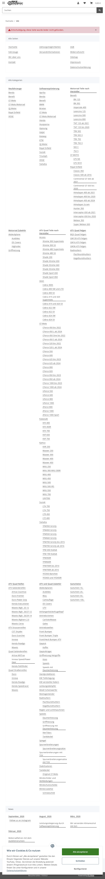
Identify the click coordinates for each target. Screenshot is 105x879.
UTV (44, 607)
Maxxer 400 (48, 458)
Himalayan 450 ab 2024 (84, 200)
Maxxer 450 (48, 462)
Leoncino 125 (80, 111)
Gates (45, 623)
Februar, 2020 (14, 831)
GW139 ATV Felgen (78, 238)
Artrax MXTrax (18, 655)
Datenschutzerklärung (80, 67)
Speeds (46, 663)
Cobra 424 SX (49, 319)
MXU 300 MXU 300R (52, 470)
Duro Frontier (18, 595)
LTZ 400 (46, 518)
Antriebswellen (46, 627)
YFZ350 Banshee (50, 573)
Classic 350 (79, 171)
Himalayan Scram (82, 204)
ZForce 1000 (48, 411)
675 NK (77, 159)
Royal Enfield (14, 112)
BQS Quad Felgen (78, 234)
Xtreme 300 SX (49, 245)
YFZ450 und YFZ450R (52, 577)
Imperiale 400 (80, 107)
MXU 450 (47, 478)
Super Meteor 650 (82, 224)
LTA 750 (46, 510)
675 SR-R (78, 163)
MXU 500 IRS (48, 486)
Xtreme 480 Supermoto (53, 249)
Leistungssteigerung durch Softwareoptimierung (51, 824)
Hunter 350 (79, 208)
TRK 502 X (78, 135)
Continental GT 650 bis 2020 (84, 187)
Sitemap (74, 57)
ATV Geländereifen (17, 588)
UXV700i (46, 498)
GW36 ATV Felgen (78, 246)
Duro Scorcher (18, 635)
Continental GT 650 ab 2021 (84, 180)
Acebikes (16, 238)
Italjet (42, 132)
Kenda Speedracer (20, 686)
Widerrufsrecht (77, 52)
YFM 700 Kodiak (50, 554)
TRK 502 (77, 131)
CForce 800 (48, 367)
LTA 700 (46, 506)
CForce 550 (48, 351)
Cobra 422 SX (49, 311)
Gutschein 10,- (76, 588)
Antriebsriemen (46, 615)
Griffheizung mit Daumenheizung (50, 727)
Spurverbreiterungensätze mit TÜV (55, 760)
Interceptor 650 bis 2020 (85, 216)
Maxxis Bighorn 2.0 (20, 619)
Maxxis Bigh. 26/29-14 (22, 615)
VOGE (11, 116)
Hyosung (43, 128)
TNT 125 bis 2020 (81, 127)
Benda (11, 92)
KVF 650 (46, 434)
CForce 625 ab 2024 (51, 363)
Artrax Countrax (19, 591)
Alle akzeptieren (80, 852)
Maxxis (15, 647)
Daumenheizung (50, 717)
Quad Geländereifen (17, 651)
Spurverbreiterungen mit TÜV (50, 754)
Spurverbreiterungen (49, 744)
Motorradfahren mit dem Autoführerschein (19, 839)
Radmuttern (75, 250)
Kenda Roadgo (18, 643)
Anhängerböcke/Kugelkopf (51, 611)
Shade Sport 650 (50, 273)
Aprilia (42, 92)
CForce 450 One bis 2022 (54, 335)
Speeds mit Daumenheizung (50, 668)
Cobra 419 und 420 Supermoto (51, 298)
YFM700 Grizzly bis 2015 (54, 542)
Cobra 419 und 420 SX (53, 303)
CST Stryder (17, 631)
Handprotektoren (47, 674)
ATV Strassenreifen (17, 627)
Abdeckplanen (45, 588)
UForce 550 (48, 391)
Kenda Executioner (20, 603)
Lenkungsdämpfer (47, 686)
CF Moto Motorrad (16, 104)
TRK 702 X (78, 143)
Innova (15, 639)
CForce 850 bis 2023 (52, 375)
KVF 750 (46, 438)
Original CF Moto (50, 774)
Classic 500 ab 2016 (82, 174)
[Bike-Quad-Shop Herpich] (15, 3)
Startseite (12, 47)
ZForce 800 (47, 407)
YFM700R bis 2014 (51, 565)
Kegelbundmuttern (82, 258)
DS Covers (16, 242)
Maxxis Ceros (18, 623)
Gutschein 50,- (76, 595)
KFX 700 (46, 430)
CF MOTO (74, 155)
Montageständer (47, 694)
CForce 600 (48, 355)
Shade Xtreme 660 (51, 265)
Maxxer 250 (48, 450)
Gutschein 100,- (77, 599)
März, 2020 (75, 816)
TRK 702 (77, 139)
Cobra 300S (48, 285)
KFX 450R (47, 426)
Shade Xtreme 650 (51, 261)
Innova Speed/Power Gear (21, 660)
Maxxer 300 (48, 454)
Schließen (80, 861)
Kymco (42, 442)
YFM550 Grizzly (49, 534)
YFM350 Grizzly (49, 526)
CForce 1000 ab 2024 (52, 387)
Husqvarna (44, 124)
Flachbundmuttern (82, 254)
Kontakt (11, 62)
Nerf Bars (47, 732)
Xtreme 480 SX (49, 253)
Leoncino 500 (80, 115)
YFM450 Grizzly (49, 530)
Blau (45, 595)
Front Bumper (45, 631)
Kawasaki (43, 419)
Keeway (42, 136)
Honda (42, 120)
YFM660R (47, 561)
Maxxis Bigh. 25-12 (20, 607)
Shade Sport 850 (50, 277)
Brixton (42, 108)
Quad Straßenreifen (17, 670)
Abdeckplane (14, 234)
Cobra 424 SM (49, 315)
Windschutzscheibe (48, 785)
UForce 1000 (48, 403)
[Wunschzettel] (84, 3)
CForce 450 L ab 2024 (52, 331)
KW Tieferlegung (47, 678)
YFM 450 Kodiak (50, 550)
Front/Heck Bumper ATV (50, 639)
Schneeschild (49, 792)
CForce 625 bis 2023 (52, 359)
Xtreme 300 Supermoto (53, 241)
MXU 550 (47, 490)
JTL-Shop (91, 875)
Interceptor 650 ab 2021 (84, 212)
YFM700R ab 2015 (51, 569)
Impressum (75, 62)
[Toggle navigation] (3, 1)
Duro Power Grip (19, 599)
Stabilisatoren (45, 766)
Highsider (16, 246)
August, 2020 (45, 816)
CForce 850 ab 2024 (51, 379)
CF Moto (12, 100)
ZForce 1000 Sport (51, 415)
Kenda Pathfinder (20, 666)
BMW (41, 104)
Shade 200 (47, 257)
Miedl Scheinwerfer (48, 690)
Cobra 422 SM (49, 307)
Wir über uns (14, 57)
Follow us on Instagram (20, 820)
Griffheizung (14, 250)
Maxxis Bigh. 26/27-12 (22, 611)
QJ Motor (12, 108)
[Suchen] (100, 10)
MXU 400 (47, 474)
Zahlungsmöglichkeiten (50, 47)
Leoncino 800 (80, 119)
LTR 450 (46, 514)
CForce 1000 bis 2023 (52, 383)
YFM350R (47, 558)
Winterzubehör (46, 789)
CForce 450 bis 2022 (52, 327)
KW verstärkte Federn (49, 682)
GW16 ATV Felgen (78, 242)
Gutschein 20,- (76, 591)
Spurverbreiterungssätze (54, 748)
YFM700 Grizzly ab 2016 (53, 546)
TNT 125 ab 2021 (81, 123)
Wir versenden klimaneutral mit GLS (83, 824)
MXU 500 (47, 482)
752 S (76, 151)
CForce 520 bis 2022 (52, 343)
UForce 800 (48, 399)
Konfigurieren (80, 869)
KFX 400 (46, 422)
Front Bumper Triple (48, 635)
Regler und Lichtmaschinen (52, 710)
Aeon (41, 281)
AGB (72, 47)
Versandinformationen (49, 52)
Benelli (11, 96)
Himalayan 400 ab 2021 (84, 192)
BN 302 (77, 103)
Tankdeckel (48, 736)
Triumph (43, 156)
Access (42, 237)
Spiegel (42, 740)
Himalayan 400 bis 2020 (84, 196)
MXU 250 (47, 466)
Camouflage (48, 599)
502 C (76, 147)
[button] (78, 3)
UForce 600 (48, 395)
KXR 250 (46, 446)
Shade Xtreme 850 (51, 269)
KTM (41, 140)
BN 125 (77, 99)
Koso (45, 659)
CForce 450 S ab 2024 (52, 339)
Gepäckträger (45, 651)
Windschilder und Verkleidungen (47, 779)
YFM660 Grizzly (49, 538)
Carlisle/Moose (49, 619)
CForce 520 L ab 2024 (52, 347)
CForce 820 (48, 371)
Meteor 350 (79, 220)
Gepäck (42, 643)
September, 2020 (16, 816)
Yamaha (43, 164)
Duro (14, 674)
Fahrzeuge (13, 52)
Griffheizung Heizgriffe (49, 655)
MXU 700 (47, 494)
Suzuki (42, 152)
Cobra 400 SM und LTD (53, 289)
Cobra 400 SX (49, 293)
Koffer (45, 647)
